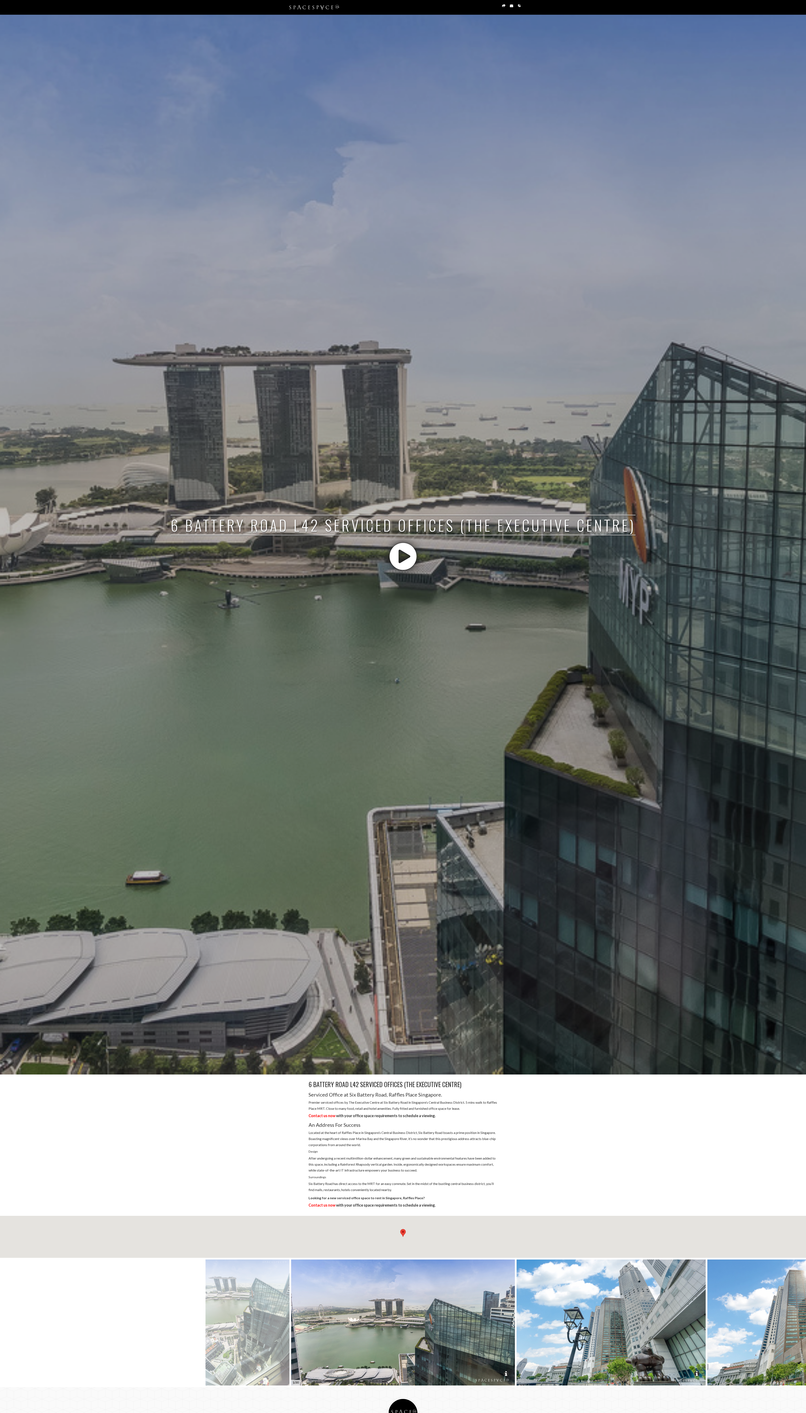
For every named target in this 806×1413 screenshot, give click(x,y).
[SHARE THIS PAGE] (503, 7)
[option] (403, 1322)
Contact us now (322, 1115)
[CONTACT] (511, 7)
